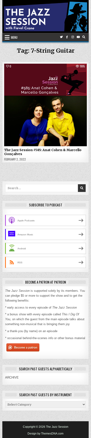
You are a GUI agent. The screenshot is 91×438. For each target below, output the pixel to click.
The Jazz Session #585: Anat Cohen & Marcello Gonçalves (42, 152)
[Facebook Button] (67, 37)
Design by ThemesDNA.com (45, 433)
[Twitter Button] (61, 37)
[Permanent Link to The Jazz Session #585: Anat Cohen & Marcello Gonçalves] (45, 105)
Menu (14, 37)
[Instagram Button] (72, 37)
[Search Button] (83, 37)
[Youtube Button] (78, 37)
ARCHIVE (12, 377)
